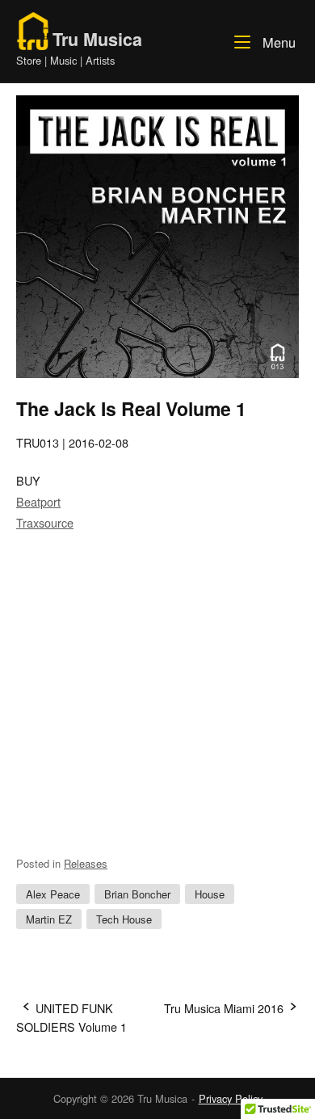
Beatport (38, 501)
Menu (277, 42)
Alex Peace (53, 894)
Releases (85, 863)
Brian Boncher (137, 894)
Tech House (124, 919)
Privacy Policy (230, 1098)
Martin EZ (49, 919)
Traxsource (45, 522)
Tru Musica (97, 39)
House (210, 894)
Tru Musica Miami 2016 (224, 1007)
